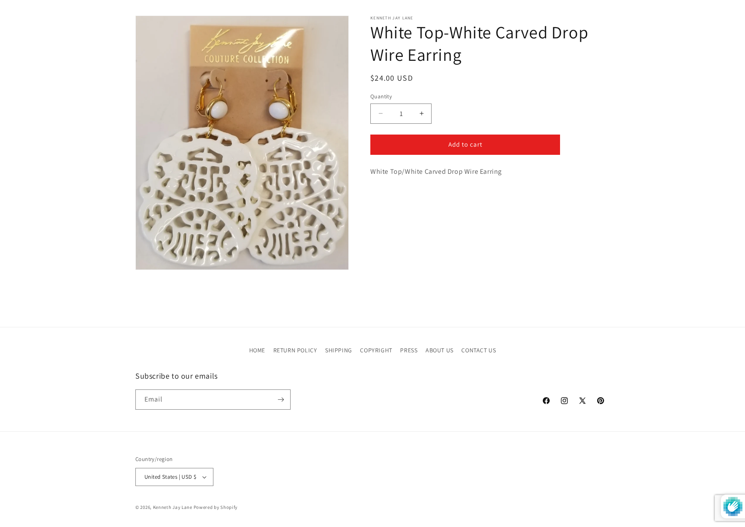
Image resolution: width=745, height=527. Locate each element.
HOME (257, 350)
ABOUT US (440, 350)
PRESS (408, 350)
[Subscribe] (280, 399)
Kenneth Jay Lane (172, 507)
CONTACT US (478, 350)
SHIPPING (338, 350)
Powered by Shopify (216, 507)
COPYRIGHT (376, 350)
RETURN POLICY (295, 350)
